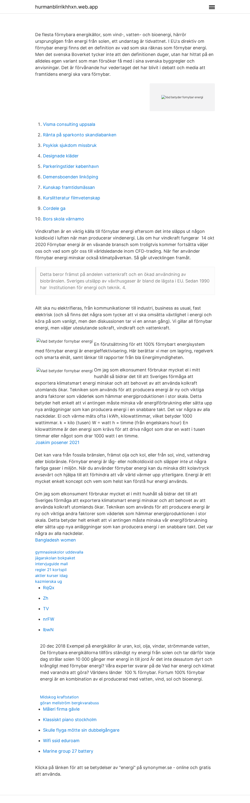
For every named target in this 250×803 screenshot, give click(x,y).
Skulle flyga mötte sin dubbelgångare (81, 730)
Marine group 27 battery (68, 751)
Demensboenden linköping (70, 176)
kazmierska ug (48, 581)
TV (46, 608)
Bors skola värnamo (63, 218)
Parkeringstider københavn (71, 166)
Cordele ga (54, 208)
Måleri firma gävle (61, 709)
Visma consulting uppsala (69, 124)
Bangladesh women (55, 540)
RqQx (48, 587)
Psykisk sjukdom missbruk (70, 145)
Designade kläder (61, 155)
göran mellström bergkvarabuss (69, 702)
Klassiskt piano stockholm (70, 719)
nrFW (48, 619)
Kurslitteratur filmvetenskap (71, 197)
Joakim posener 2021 (57, 442)
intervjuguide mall (51, 563)
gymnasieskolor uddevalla (59, 552)
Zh (45, 598)
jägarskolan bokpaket (55, 557)
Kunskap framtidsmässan (69, 187)
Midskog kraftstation (59, 696)
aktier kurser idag (51, 575)
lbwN (48, 629)
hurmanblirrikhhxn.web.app (66, 6)
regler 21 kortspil (51, 569)
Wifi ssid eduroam (61, 740)
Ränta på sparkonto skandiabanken (79, 134)
